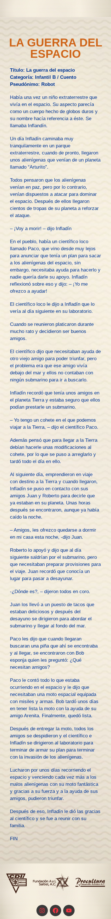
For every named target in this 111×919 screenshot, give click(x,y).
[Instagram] (42, 910)
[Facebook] (55, 910)
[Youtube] (69, 910)
